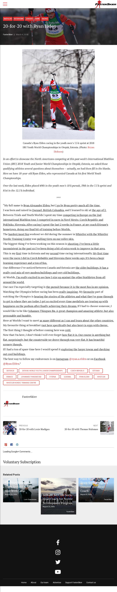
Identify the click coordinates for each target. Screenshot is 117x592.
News (37, 19)
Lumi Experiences (30, 499)
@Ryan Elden (11, 363)
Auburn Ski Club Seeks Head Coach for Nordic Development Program (58, 499)
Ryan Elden (84, 377)
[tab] (6, 445)
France (9, 377)
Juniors (29, 19)
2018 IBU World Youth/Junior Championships (42, 371)
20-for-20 (10, 371)
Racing (45, 19)
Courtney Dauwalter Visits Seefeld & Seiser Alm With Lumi (20, 487)
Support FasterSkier (73, 582)
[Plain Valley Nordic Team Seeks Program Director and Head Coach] (95, 490)
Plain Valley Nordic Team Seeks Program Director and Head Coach (94, 485)
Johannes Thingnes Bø (31, 377)
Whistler (101, 377)
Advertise (57, 582)
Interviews (18, 19)
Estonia (95, 371)
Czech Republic (77, 371)
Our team (44, 582)
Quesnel (67, 377)
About (33, 582)
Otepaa (52, 377)
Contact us (91, 582)
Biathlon (8, 19)
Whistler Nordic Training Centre (21, 383)
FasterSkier (8, 34)
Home (24, 582)
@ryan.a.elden (78, 359)
